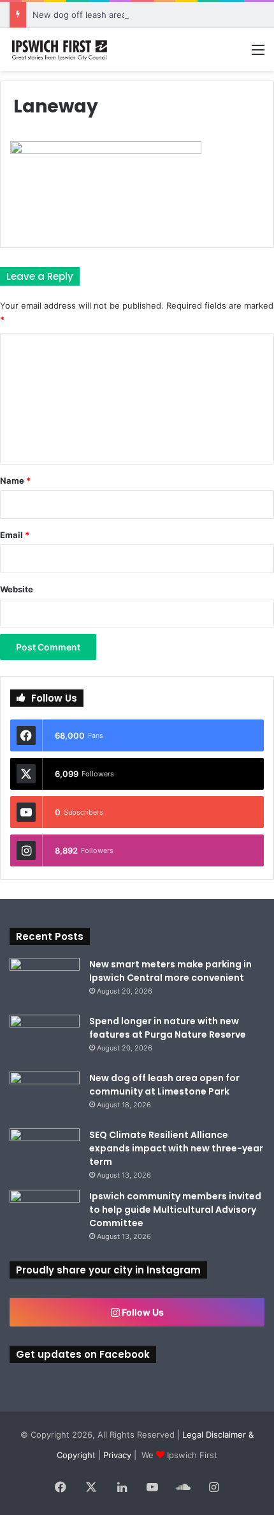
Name (15, 480)
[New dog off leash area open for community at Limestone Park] (45, 1095)
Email (14, 535)
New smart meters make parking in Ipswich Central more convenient (170, 971)
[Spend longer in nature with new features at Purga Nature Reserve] (45, 1039)
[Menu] (258, 54)
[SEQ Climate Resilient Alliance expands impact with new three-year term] (45, 1152)
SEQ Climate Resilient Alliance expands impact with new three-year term (176, 1148)
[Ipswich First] (61, 49)
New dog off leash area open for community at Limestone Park (164, 1085)
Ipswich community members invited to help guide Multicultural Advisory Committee (175, 1209)
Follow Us (142, 1312)
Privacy (117, 1455)
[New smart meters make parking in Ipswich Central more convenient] (45, 982)
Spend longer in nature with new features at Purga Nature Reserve (167, 1028)
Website (16, 589)
